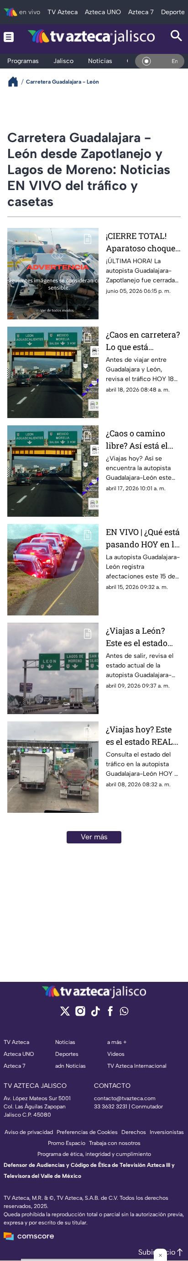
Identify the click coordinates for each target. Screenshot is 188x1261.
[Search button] (176, 37)
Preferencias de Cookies (87, 1132)
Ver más (94, 836)
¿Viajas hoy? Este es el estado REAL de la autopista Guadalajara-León (140, 736)
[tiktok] (95, 1014)
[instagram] (80, 1014)
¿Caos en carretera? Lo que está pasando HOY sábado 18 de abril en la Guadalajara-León (143, 341)
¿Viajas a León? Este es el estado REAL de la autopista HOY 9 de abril (142, 637)
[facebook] (110, 1014)
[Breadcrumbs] (16, 81)
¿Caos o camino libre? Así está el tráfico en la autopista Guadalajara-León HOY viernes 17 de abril (140, 440)
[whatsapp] (124, 1013)
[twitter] (65, 1014)
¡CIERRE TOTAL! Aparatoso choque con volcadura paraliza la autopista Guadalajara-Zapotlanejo (140, 242)
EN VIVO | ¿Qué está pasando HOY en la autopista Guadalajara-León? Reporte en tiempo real (143, 538)
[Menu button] (9, 37)
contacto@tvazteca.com (125, 1098)
